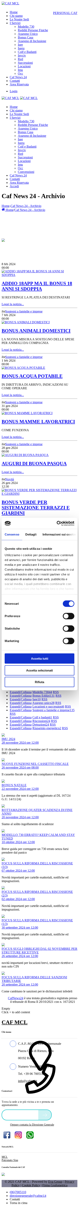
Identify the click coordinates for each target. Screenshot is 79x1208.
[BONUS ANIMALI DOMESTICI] (26, 322)
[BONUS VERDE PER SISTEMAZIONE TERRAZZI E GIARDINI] (39, 493)
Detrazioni (40, 724)
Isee (36, 699)
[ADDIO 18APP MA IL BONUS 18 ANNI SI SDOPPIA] (39, 275)
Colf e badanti (42, 717)
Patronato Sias (10, 1160)
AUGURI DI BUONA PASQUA (34, 463)
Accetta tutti (39, 658)
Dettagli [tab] (30, 534)
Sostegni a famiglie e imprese (24, 311)
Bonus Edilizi (43, 695)
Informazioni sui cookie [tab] (59, 534)
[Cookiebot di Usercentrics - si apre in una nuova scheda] (56, 523)
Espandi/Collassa (21, 692)
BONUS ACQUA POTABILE (32, 376)
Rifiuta (39, 682)
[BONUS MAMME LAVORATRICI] (27, 413)
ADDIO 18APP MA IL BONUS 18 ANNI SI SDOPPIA (37, 286)
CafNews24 (15, 998)
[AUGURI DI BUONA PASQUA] (25, 455)
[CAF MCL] (10, 3)
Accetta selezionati (39, 670)
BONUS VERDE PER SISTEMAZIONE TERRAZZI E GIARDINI (36, 508)
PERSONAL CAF (65, 13)
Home (6, 206)
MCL (5, 1156)
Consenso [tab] (12, 534)
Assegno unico (43, 703)
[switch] (68, 616)
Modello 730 (42, 692)
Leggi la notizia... (13, 304)
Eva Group (55, 1181)
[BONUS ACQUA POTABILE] (23, 367)
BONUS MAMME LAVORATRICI (38, 421)
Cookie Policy (31, 1185)
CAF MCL (15, 1022)
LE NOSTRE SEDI (21, 1114)
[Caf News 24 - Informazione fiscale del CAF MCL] (3, 239)
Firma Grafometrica (54, 1185)
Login (13, 91)
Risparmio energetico (46, 728)
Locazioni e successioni (48, 706)
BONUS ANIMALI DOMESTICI (36, 330)
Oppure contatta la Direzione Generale (32, 1124)
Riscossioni (41, 721)
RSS (56, 692)
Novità (9, 479)
